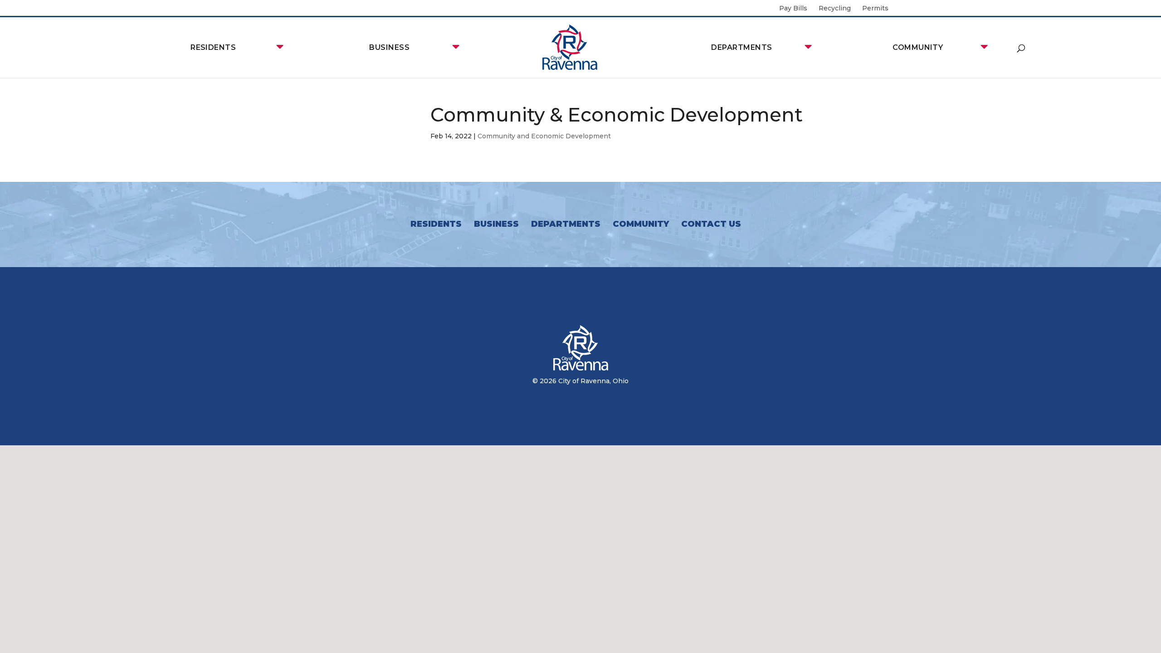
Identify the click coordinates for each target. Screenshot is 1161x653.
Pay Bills (793, 8)
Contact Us (711, 224)
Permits (875, 8)
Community (918, 47)
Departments (741, 47)
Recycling (835, 8)
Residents (213, 47)
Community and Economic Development (544, 136)
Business (389, 47)
